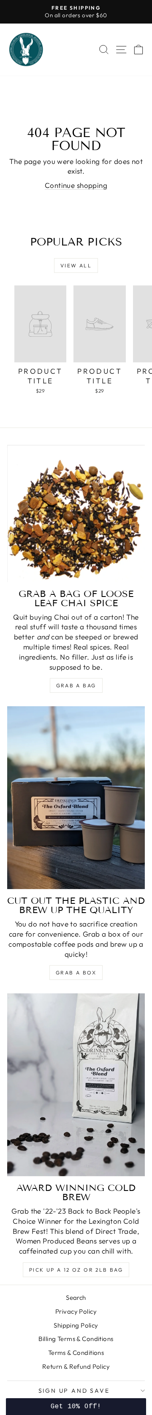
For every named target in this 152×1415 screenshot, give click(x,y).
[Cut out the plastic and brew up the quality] (76, 797)
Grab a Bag (76, 685)
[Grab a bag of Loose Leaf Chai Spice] (76, 513)
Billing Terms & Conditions (75, 1339)
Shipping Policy (76, 1325)
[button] (76, 1406)
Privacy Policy (76, 1311)
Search (76, 1297)
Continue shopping (76, 185)
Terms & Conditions (76, 1353)
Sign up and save (74, 1390)
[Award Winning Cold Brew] (76, 1084)
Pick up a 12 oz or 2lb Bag (76, 1270)
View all (76, 265)
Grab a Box (76, 972)
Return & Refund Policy (76, 1366)
